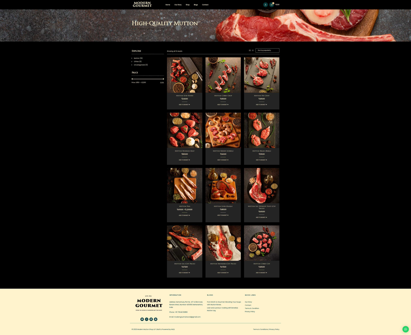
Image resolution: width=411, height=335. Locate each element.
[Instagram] (146, 319)
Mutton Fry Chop (261, 96)
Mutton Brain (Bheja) (261, 151)
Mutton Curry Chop (223, 96)
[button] (405, 329)
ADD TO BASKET (184, 104)
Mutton (136, 58)
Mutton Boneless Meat (184, 151)
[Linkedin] (151, 319)
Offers (136, 61)
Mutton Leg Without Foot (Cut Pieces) (262, 207)
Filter (162, 82)
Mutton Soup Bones (184, 96)
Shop (188, 5)
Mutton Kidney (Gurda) (223, 151)
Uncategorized (139, 65)
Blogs (196, 5)
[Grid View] (250, 50)
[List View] (253, 50)
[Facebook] (142, 319)
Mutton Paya (184, 206)
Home (168, 5)
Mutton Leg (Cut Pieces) (184, 264)
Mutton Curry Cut (261, 264)
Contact (205, 5)
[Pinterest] (155, 319)
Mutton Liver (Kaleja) (223, 206)
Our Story (178, 5)
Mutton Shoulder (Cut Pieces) (223, 264)
